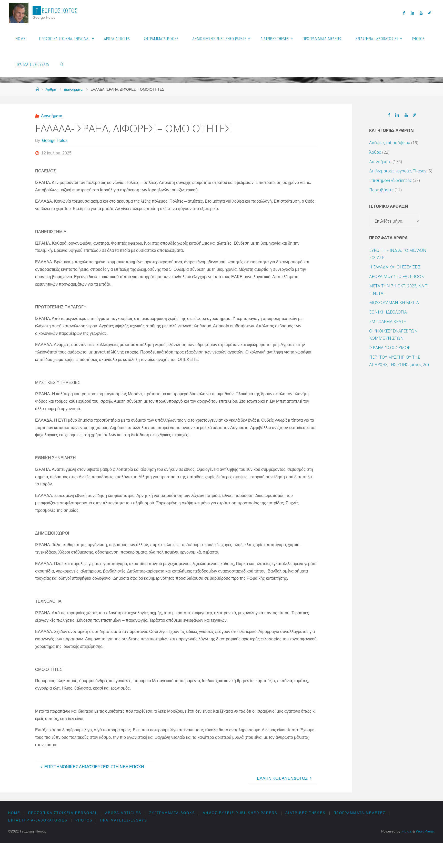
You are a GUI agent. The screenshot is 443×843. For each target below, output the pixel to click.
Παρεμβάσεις (381, 190)
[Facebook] (404, 13)
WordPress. (425, 831)
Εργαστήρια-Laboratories (37, 820)
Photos (84, 820)
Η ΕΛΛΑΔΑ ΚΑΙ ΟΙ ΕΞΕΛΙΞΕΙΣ (395, 267)
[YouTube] (421, 13)
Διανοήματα (73, 89)
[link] (61, 64)
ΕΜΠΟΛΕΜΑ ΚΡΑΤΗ (388, 321)
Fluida (405, 831)
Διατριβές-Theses (305, 813)
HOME (14, 813)
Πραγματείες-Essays (123, 820)
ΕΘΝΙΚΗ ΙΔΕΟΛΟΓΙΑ (388, 312)
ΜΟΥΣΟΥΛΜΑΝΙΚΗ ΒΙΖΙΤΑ (394, 302)
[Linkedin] (412, 13)
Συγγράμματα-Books (172, 813)
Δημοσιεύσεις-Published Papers (240, 813)
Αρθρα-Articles (123, 813)
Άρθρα (51, 89)
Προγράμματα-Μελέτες (360, 813)
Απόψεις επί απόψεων (389, 142)
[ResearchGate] (429, 13)
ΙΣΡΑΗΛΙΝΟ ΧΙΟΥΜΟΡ (389, 347)
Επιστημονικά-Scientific (390, 180)
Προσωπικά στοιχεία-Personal (62, 813)
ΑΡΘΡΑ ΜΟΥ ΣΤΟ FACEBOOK (396, 276)
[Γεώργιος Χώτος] (19, 13)
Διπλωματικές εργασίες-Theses (397, 171)
